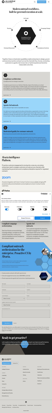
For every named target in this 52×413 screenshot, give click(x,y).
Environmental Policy (37, 405)
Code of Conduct (30, 405)
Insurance (39, 383)
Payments (3, 405)
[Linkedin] (26, 402)
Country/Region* (5, 295)
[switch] (19, 209)
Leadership (4, 375)
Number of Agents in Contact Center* (9, 302)
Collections (39, 375)
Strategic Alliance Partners (7, 390)
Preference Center (33, 328)
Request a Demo (41, 1)
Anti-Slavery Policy (15, 407)
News (3, 381)
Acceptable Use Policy (22, 405)
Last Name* (29, 283)
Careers (3, 378)
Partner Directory (5, 396)
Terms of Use (15, 405)
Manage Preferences (25, 218)
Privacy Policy (9, 405)
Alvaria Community (26, 372)
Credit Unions (40, 372)
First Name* (4, 283)
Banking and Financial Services (43, 369)
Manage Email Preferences (6, 407)
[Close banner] (50, 193)
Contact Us (15, 363)
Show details (45, 214)
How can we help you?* (6, 308)
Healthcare (39, 380)
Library (24, 381)
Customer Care (26, 369)
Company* (28, 289)
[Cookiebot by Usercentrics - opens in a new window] (41, 194)
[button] (34, 1)
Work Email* (4, 289)
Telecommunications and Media (43, 378)
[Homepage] (9, 1)
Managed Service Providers (7, 393)
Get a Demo (7, 323)
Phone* (28, 295)
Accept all (42, 218)
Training (24, 375)
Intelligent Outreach (6, 369)
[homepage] (6, 359)
